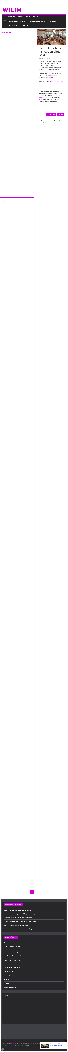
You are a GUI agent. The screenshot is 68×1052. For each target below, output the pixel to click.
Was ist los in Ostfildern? (12, 968)
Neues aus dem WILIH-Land (17, 21)
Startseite (11, 17)
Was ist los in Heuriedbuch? (13, 960)
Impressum (52, 21)
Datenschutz (12, 25)
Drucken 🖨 (51, 114)
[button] (27, 21)
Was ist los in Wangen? (12, 964)
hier (52, 77)
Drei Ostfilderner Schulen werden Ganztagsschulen (19, 918)
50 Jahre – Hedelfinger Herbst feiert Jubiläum (17, 910)
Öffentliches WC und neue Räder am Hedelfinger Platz (20, 929)
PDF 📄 (60, 114)
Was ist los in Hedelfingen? (13, 953)
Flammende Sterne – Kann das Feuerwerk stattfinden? (20, 921)
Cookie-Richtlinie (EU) (27, 25)
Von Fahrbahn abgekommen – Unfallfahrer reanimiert (44, 122)
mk (49, 58)
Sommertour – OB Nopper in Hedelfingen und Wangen (20, 914)
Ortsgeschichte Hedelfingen (15, 956)
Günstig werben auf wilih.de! (28, 17)
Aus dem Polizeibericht (38, 21)
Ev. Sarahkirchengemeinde (55, 81)
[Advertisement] (34, 1009)
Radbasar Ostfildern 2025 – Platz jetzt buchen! (58, 123)
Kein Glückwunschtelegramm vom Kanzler (16, 925)
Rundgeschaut (9, 971)
